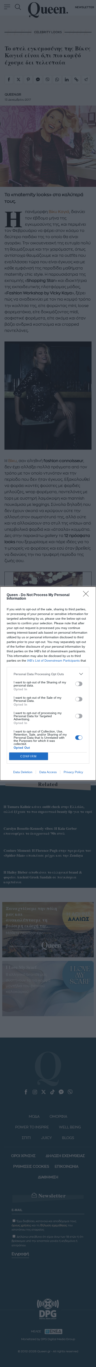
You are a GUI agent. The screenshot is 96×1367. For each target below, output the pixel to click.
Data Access (48, 772)
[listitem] (48, 674)
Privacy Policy (73, 772)
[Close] (87, 595)
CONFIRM (28, 756)
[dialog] (48, 683)
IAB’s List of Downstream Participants (53, 660)
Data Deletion (22, 772)
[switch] (78, 684)
